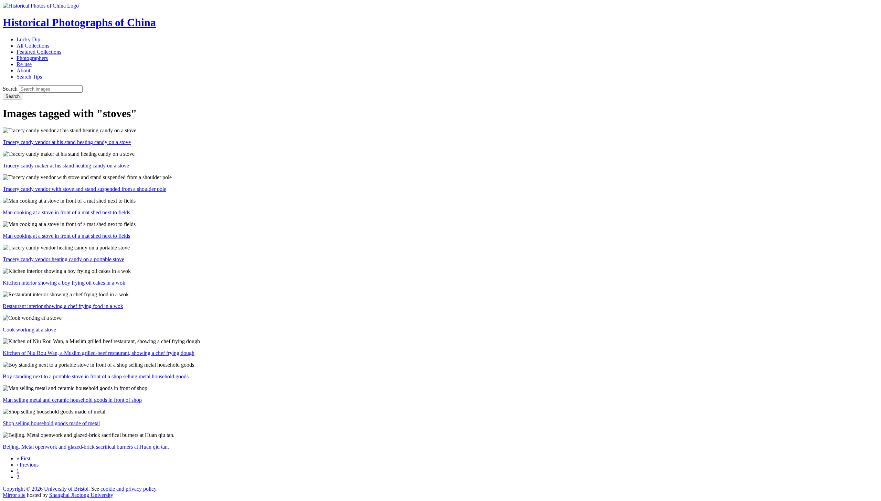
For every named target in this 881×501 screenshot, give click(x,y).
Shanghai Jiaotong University (81, 495)
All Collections (33, 46)
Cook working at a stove (29, 330)
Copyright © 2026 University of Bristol (45, 489)
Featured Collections (39, 52)
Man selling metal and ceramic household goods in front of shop (72, 400)
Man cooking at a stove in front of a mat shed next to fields (66, 212)
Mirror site (14, 495)
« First (23, 458)
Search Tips (29, 77)
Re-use (24, 64)
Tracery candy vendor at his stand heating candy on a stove (67, 142)
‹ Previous (28, 465)
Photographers (32, 58)
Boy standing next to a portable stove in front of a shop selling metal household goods (96, 376)
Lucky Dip (28, 39)
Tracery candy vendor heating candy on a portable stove (63, 259)
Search (10, 89)
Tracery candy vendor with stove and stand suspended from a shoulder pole (84, 189)
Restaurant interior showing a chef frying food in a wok (63, 306)
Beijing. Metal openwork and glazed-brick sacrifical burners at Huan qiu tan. (86, 447)
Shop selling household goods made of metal (51, 423)
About (23, 70)
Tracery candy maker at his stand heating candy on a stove (66, 165)
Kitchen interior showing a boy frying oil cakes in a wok (64, 283)
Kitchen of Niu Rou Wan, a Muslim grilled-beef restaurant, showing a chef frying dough (98, 353)
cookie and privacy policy (128, 489)
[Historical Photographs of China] (41, 6)
